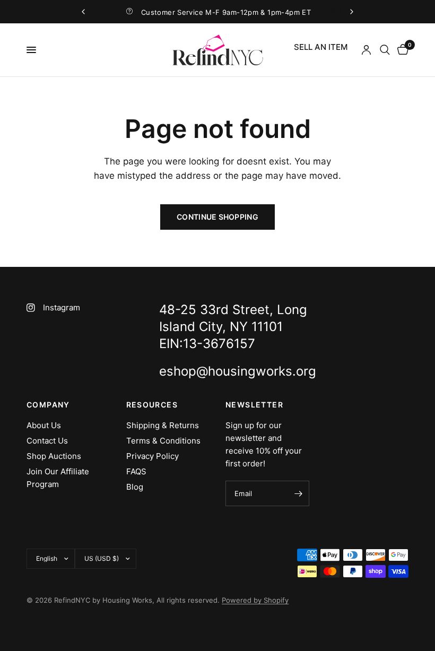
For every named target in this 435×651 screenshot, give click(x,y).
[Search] (385, 49)
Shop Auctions (54, 456)
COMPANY (48, 405)
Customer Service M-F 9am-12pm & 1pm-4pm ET (226, 12)
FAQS (136, 471)
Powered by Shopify (255, 600)
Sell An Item (320, 47)
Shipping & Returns (162, 425)
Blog (134, 487)
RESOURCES (152, 405)
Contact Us (47, 441)
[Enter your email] (298, 493)
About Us (44, 425)
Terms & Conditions (163, 441)
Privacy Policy (152, 456)
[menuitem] (321, 47)
